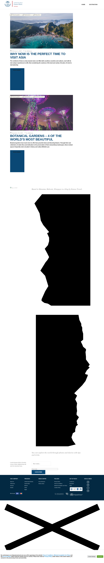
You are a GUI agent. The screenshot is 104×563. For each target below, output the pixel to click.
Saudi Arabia (27, 483)
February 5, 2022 (17, 51)
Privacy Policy (57, 481)
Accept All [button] (100, 556)
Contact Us (72, 481)
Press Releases (42, 481)
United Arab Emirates (28, 481)
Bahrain (26, 485)
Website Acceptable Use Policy (60, 485)
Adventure (27, 15)
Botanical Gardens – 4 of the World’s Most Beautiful (36, 137)
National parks (39, 96)
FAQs (71, 485)
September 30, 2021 (17, 133)
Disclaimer (72, 483)
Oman (25, 487)
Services (12, 485)
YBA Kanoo (12, 483)
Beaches (37, 15)
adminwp (28, 51)
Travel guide (16, 15)
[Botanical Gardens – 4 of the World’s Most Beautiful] (41, 112)
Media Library (41, 483)
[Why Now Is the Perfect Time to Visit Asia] (41, 31)
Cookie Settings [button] (91, 556)
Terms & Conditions (58, 483)
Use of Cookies (7, 556)
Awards (11, 487)
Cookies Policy (57, 487)
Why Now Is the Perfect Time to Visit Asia (37, 55)
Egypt (25, 489)
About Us (12, 481)
